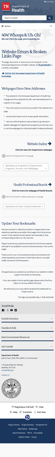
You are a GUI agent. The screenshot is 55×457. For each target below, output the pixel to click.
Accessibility (38, 433)
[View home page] (6, 6)
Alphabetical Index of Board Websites (23, 206)
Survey (34, 437)
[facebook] (3, 310)
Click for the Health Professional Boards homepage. (24, 196)
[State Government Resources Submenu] (51, 337)
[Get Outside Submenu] (51, 346)
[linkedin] (15, 310)
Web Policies (22, 429)
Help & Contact (24, 437)
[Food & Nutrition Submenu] (51, 318)
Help (14, 412)
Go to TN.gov (50, 2)
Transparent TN (41, 425)
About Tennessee (19, 433)
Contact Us (5, 375)
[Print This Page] (51, 25)
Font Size (41, 412)
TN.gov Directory (27, 425)
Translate (27, 412)
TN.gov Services (14, 425)
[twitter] (7, 310)
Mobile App (33, 429)
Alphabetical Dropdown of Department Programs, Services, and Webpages (24, 167)
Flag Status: (24, 407)
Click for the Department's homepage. (20, 156)
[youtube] (11, 310)
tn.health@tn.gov (7, 370)
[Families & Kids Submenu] (51, 328)
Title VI (29, 433)
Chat (40, 406)
